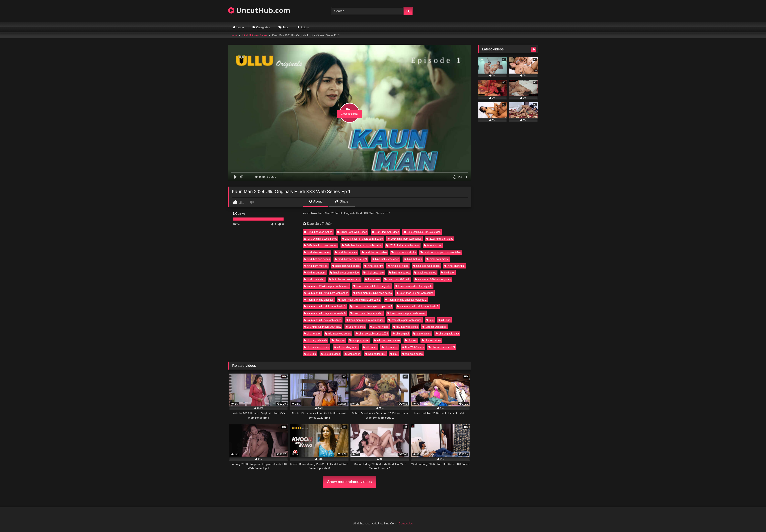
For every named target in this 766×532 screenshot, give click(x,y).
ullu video (371, 347)
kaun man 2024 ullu (399, 279)
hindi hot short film (405, 252)
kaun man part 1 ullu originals (373, 286)
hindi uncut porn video (346, 272)
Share (343, 201)
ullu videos (391, 347)
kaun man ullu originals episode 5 (419, 306)
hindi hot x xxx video (387, 259)
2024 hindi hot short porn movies (364, 238)
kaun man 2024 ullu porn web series (327, 286)
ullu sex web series (318, 347)
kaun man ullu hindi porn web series (327, 292)
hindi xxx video (315, 279)
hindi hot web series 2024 (352, 259)
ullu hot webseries (436, 326)
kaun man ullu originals (320, 299)
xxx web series (414, 353)
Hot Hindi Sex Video (387, 231)
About (317, 201)
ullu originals (424, 333)
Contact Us (406, 523)
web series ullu (376, 353)
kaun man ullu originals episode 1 (361, 299)
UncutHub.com (262, 10)
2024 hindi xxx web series (404, 245)
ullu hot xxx (313, 333)
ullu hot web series (407, 326)
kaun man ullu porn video (367, 313)
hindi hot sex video (376, 252)
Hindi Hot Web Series (254, 35)
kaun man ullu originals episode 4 (372, 306)
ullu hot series (357, 326)
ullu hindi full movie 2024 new (324, 326)
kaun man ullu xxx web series (366, 320)
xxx (395, 353)
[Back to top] (753, 520)
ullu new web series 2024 (373, 333)
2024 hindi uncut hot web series (363, 245)
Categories (263, 27)
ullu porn (340, 340)
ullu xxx (311, 353)
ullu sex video (433, 340)
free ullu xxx (434, 245)
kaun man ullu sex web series (324, 320)
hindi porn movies (317, 265)
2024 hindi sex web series (322, 245)
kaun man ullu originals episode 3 (326, 306)
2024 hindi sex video (441, 238)
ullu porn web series (388, 340)
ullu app (445, 320)
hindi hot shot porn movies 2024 (442, 252)
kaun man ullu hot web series (416, 292)
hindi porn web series (347, 265)
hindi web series (427, 272)
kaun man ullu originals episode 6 (326, 313)
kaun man (374, 279)
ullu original (402, 333)
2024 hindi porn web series (406, 238)
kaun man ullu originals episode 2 (407, 299)
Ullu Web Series (414, 347)
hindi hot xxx (414, 259)
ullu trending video (347, 347)
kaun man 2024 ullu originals (434, 279)
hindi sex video (399, 265)
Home (240, 27)
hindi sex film (375, 265)
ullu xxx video (332, 353)
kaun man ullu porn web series (407, 313)
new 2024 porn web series (406, 320)
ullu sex (412, 340)
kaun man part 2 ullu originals (415, 286)
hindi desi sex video (318, 252)
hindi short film (456, 265)
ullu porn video (360, 340)
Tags (286, 27)
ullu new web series (339, 333)
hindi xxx (449, 272)
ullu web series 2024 (443, 347)
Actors (305, 27)
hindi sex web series (428, 265)
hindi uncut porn (316, 272)
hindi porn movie (439, 259)
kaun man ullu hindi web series (374, 292)
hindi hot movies (347, 252)
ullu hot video (380, 326)
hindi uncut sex (375, 272)
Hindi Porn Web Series (354, 231)
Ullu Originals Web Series (322, 238)
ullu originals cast (449, 333)
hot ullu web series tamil (346, 279)
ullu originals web (317, 340)
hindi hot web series (318, 259)
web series (354, 353)
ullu (431, 320)
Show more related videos (349, 482)
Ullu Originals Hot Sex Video (424, 231)
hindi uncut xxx (401, 272)
